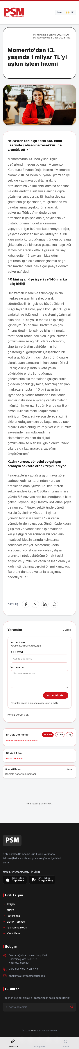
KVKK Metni (13, 921)
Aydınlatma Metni (17, 915)
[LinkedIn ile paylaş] (45, 604)
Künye (10, 897)
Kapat (70, 769)
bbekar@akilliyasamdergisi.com (27, 963)
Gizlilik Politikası (16, 909)
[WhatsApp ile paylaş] (54, 604)
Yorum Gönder (56, 695)
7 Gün (60, 734)
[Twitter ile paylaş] (35, 604)
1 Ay (69, 734)
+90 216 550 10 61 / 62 (23, 956)
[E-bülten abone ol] (71, 994)
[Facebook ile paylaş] (25, 604)
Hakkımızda (13, 903)
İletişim (11, 891)
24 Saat (48, 734)
